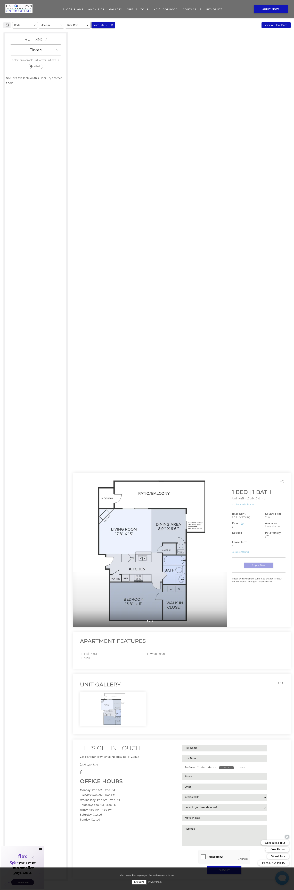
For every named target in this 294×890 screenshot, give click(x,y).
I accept (139, 882)
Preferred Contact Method (200, 767)
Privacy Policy (155, 882)
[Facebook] (81, 772)
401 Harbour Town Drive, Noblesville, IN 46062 (109, 756)
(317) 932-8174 (89, 764)
